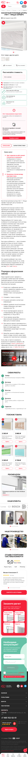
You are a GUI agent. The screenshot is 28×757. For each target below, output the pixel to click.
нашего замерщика (17, 343)
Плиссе (15, 266)
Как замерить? (9, 65)
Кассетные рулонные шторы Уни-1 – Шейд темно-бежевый (20, 437)
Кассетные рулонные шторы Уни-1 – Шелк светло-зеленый (7, 464)
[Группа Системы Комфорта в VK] (18, 686)
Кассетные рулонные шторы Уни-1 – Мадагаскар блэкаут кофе (7, 437)
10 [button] (19, 587)
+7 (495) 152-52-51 (18, 347)
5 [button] (15, 526)
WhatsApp (22, 566)
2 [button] (14, 52)
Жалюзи (4, 693)
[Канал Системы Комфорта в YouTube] (21, 686)
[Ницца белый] (3, 59)
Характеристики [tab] (19, 145)
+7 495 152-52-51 (8, 718)
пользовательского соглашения (7, 750)
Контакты (4, 710)
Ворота (3, 701)
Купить (7, 441)
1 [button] (13, 52)
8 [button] (17, 587)
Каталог (3, 6)
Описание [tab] (6, 145)
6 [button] (16, 526)
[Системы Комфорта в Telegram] (25, 686)
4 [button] (12, 587)
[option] (14, 35)
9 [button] (18, 587)
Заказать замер (17, 2)
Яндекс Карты (8, 566)
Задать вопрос (9, 729)
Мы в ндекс (17, 562)
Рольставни (5, 697)
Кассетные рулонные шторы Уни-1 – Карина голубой (20, 464)
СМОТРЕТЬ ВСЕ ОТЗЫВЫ (14, 592)
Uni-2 (8, 266)
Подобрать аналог (14, 138)
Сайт (15, 566)
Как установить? (21, 65)
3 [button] (12, 526)
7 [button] (17, 526)
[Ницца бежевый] (7, 59)
